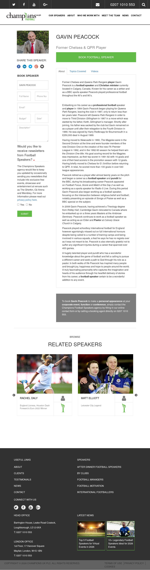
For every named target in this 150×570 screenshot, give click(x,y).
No (30, 204)
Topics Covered (78, 71)
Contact (136, 15)
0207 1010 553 (122, 4)
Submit (25, 213)
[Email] (42, 66)
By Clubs (83, 473)
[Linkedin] (24, 66)
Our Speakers (57, 15)
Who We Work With (88, 15)
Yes (22, 204)
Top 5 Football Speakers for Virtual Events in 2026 (89, 543)
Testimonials (22, 479)
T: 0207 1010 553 (23, 532)
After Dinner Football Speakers (99, 467)
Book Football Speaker (96, 57)
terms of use (113, 563)
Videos (94, 71)
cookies (109, 566)
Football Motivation (90, 485)
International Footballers (95, 492)
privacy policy (134, 563)
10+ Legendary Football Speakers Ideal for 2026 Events (120, 543)
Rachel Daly (29, 398)
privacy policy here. (27, 199)
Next (136, 395)
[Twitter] (30, 66)
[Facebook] (19, 66)
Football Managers (90, 479)
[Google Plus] (36, 66)
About (71, 15)
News (125, 15)
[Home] (22, 16)
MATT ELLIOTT (90, 398)
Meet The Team (111, 15)
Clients (19, 473)
